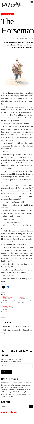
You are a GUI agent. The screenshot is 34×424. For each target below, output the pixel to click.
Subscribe (6, 372)
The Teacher (7, 297)
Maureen (6, 326)
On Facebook (9, 412)
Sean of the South (7, 14)
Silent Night (7, 306)
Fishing (21, 297)
